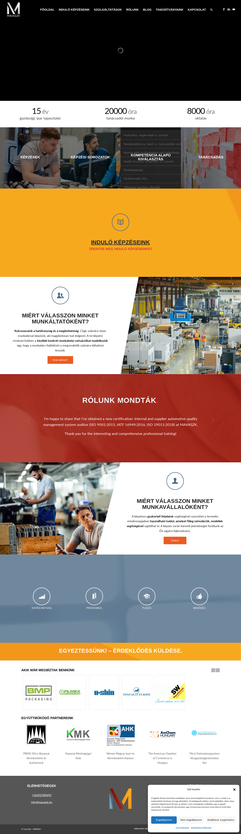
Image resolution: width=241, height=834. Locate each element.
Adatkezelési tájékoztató (201, 828)
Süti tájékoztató (182, 828)
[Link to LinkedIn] (228, 9)
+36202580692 (41, 795)
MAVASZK (37, 829)
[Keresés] (211, 9)
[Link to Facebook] (223, 9)
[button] (234, 789)
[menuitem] (47, 9)
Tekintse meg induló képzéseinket (120, 249)
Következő (212, 421)
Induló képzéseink (120, 242)
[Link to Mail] (233, 9)
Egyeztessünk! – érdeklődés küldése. (120, 651)
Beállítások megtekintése (220, 819)
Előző (29, 421)
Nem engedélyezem (191, 819)
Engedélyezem (164, 819)
